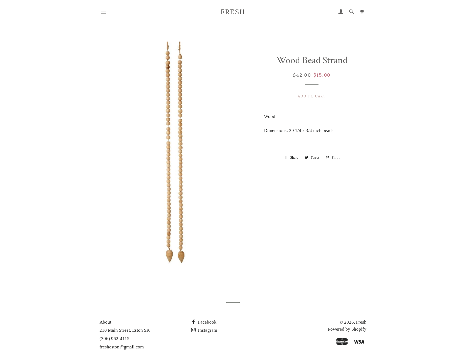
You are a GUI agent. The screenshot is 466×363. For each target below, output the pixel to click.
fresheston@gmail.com (122, 347)
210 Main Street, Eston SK (125, 330)
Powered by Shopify (347, 329)
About (105, 322)
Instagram (207, 330)
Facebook (207, 322)
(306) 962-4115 (114, 338)
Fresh (233, 12)
